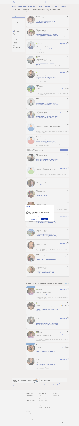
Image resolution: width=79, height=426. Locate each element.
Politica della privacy (40, 216)
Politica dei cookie (34, 216)
